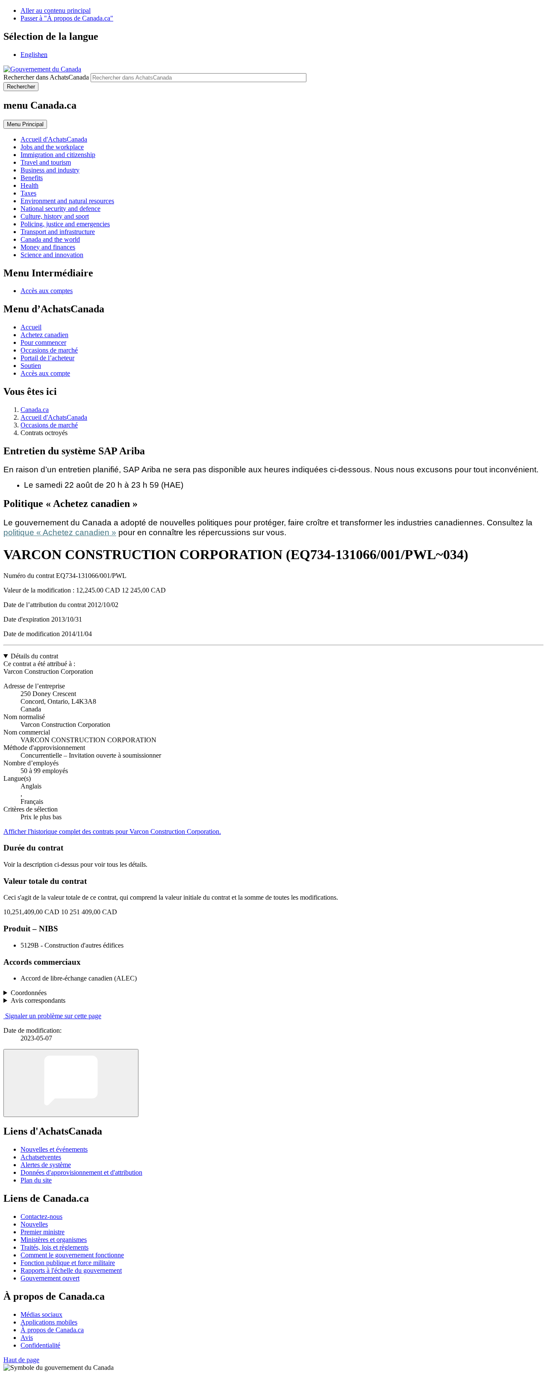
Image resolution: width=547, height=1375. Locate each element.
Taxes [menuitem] (28, 193)
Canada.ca (35, 409)
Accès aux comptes (47, 290)
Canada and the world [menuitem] (50, 239)
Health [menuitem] (29, 185)
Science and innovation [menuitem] (52, 254)
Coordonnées (29, 992)
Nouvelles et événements (54, 1149)
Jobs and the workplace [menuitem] (52, 147)
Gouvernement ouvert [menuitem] (50, 1278)
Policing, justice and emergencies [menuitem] (65, 224)
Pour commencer (43, 342)
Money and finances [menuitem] (48, 247)
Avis (27, 1337)
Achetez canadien (44, 334)
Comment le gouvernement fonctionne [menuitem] (72, 1255)
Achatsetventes (41, 1157)
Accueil (31, 327)
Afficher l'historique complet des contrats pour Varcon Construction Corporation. (112, 831)
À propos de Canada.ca (52, 1330)
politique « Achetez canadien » (59, 532)
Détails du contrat (34, 656)
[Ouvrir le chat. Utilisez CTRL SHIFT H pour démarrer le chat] (70, 1083)
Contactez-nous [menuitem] (41, 1216)
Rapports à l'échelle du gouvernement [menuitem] (71, 1270)
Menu (25, 124)
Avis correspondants (38, 1000)
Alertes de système (46, 1164)
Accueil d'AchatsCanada (54, 417)
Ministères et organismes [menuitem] (54, 1239)
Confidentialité (40, 1345)
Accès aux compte (45, 373)
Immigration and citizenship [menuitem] (58, 154)
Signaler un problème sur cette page (53, 1015)
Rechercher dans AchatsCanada (46, 77)
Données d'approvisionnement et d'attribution (81, 1172)
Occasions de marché (49, 350)
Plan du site (36, 1180)
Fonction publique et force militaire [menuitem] (68, 1262)
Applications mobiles (49, 1322)
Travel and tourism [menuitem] (46, 162)
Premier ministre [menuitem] (43, 1232)
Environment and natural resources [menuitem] (67, 200)
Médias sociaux (41, 1314)
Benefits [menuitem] (32, 177)
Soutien (31, 365)
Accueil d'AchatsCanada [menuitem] (54, 139)
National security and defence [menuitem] (60, 208)
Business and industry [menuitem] (50, 170)
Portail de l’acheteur (47, 358)
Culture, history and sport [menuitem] (55, 216)
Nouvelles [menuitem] (34, 1224)
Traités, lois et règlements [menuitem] (54, 1247)
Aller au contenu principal (56, 10)
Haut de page (21, 1359)
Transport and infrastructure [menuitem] (58, 231)
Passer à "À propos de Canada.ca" (67, 18)
